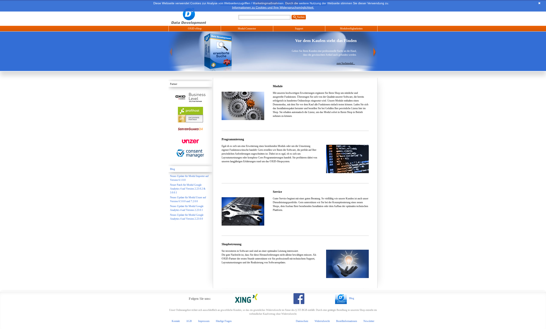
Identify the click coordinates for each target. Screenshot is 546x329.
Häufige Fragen (224, 321)
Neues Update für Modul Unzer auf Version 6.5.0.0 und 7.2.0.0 (188, 199)
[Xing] (246, 298)
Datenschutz (302, 321)
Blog (172, 169)
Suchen (301, 17)
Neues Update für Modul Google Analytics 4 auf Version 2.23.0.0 (186, 216)
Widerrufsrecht (322, 321)
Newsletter (368, 321)
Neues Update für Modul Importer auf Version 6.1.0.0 (189, 178)
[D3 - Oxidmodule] (194, 15)
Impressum (203, 321)
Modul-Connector (247, 28)
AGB (189, 321)
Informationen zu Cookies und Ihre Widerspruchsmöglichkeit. (273, 7)
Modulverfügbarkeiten (351, 28)
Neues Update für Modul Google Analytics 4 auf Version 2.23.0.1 (186, 208)
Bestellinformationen (346, 321)
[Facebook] (299, 298)
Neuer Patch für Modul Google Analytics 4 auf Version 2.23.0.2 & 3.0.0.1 (187, 188)
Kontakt (176, 321)
